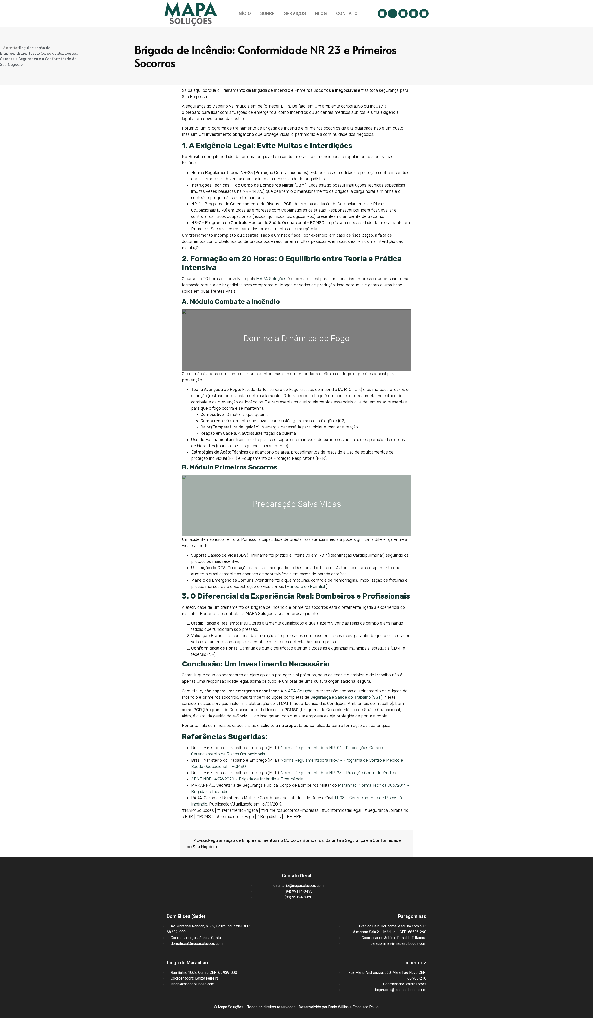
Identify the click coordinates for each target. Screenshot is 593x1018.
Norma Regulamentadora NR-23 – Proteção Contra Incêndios (338, 772)
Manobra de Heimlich (306, 586)
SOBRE (267, 13)
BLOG (321, 13)
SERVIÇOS (295, 13)
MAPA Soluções (271, 278)
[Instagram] (403, 13)
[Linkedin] (424, 13)
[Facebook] (413, 13)
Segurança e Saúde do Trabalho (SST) (346, 697)
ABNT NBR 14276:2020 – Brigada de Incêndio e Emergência (247, 779)
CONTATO (347, 13)
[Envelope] (392, 13)
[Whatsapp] (382, 13)
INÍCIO (244, 13)
